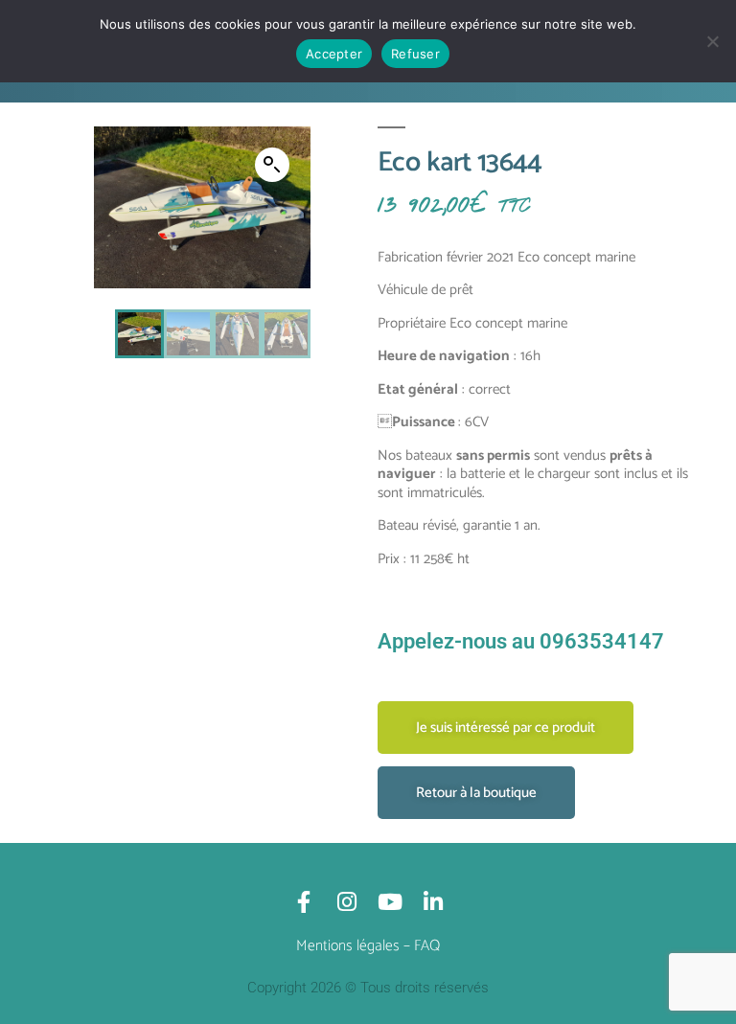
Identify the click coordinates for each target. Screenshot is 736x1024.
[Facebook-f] (303, 902)
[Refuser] (712, 41)
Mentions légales (348, 946)
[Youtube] (390, 902)
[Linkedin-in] (433, 902)
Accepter (334, 53)
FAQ (427, 946)
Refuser (415, 53)
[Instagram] (346, 902)
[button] (272, 165)
